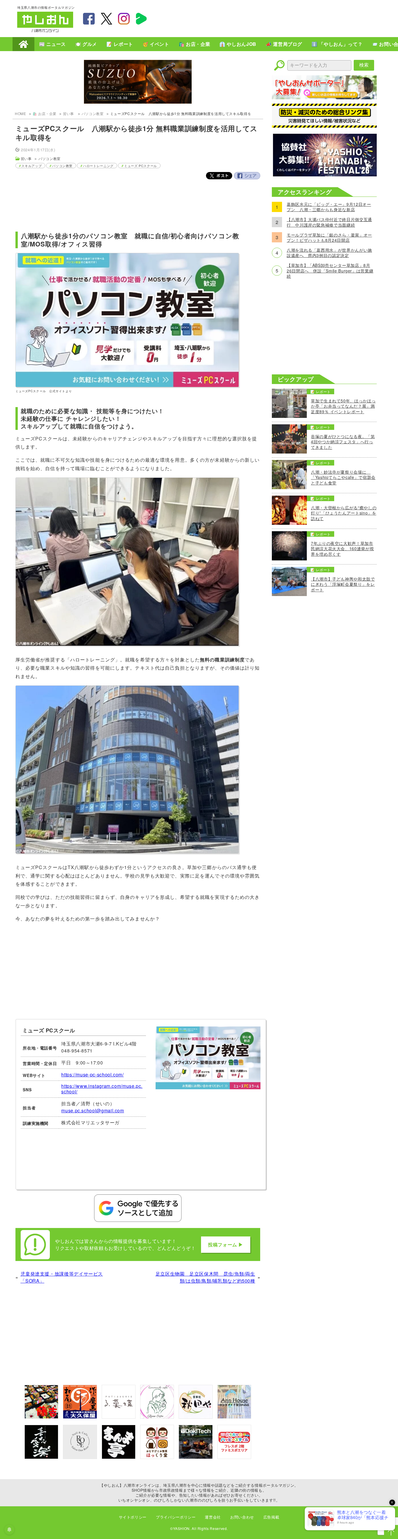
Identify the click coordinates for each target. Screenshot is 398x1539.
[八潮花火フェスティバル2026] (324, 174)
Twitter (219, 176)
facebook (89, 19)
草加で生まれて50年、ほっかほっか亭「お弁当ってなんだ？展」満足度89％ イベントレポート (343, 406)
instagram (124, 19)
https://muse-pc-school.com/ (92, 1074)
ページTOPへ (391, 1532)
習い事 (69, 113)
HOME (23, 44)
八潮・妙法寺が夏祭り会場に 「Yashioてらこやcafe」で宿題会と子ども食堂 (343, 477)
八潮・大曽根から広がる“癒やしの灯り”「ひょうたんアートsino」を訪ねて (343, 513)
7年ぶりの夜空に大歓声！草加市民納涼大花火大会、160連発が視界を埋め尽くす (342, 549)
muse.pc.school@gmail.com (92, 1110)
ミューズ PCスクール (140, 165)
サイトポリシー (133, 1517)
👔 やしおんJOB (237, 44)
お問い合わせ (242, 1517)
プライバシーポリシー (176, 1517)
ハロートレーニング (98, 165)
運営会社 (213, 1517)
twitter (106, 19)
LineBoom (141, 19)
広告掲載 (271, 1517)
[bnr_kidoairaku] (41, 1457)
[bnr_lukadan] (118, 1416)
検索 (364, 64)
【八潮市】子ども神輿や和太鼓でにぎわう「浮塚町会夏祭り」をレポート (343, 584)
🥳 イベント (155, 44)
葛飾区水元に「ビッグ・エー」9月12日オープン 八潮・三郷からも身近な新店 (329, 207)
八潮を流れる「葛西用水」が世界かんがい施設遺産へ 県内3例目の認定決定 (329, 252)
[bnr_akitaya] (195, 1416)
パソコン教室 (93, 113)
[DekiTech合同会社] (195, 1457)
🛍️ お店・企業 (194, 44)
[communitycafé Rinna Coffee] (157, 1416)
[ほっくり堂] (157, 1457)
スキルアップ (31, 165)
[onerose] (80, 1457)
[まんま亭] (118, 1457)
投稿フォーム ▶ (225, 1244)
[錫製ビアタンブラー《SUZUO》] (138, 82)
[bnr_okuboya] (80, 1416)
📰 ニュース (52, 44)
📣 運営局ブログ (284, 44)
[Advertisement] (275, 18)
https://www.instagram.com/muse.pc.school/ (101, 1088)
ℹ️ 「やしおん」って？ (336, 44)
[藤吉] (41, 1416)
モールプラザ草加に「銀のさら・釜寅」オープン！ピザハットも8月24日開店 (329, 237)
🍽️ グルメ (86, 44)
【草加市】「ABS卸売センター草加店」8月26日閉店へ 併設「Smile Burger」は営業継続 (330, 271)
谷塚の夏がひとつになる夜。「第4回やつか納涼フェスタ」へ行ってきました (343, 442)
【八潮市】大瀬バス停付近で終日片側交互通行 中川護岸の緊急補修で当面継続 (329, 222)
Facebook (247, 176)
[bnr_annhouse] (234, 1416)
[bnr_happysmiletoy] (234, 1457)
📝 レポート (119, 44)
